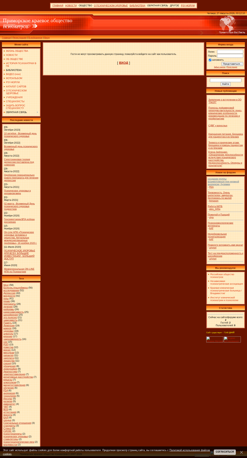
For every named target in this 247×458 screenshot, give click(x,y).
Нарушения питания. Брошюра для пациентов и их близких (225, 135)
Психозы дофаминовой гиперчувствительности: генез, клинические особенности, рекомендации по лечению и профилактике (225, 113)
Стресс (7, 428)
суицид (7, 363)
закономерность (12, 339)
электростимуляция (14, 374)
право (6, 301)
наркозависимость (13, 312)
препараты (9, 304)
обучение (8, 387)
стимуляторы (10, 439)
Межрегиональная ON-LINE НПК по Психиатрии (19, 270)
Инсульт (7, 398)
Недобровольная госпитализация (217, 235)
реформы (8, 309)
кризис (7, 350)
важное (7, 328)
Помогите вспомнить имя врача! (225, 245)
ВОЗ (5, 409)
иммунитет (9, 404)
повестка (8, 347)
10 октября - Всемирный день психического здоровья (20, 135)
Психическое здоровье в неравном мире (17, 192)
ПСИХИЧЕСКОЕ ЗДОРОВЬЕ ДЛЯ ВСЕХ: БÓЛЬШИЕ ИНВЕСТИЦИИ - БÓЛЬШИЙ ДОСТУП (19, 254)
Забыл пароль (219, 67)
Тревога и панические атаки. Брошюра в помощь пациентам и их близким (225, 145)
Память (7, 323)
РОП (5, 344)
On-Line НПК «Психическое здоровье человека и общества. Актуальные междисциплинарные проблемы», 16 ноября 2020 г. (20, 237)
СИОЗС (7, 431)
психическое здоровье (15, 436)
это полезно (10, 317)
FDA (5, 390)
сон (5, 342)
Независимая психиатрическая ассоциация (226, 282)
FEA (211, 187)
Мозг (6, 285)
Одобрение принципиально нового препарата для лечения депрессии (21, 178)
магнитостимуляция (14, 385)
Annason (213, 200)
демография (10, 369)
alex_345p (214, 209)
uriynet (212, 247)
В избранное (35, 37)
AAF (211, 228)
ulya (211, 217)
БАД (5, 417)
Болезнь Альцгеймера (15, 287)
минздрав (8, 352)
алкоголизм (9, 382)
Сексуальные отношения (17, 423)
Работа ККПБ (215, 206)
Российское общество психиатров (222, 275)
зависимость (10, 320)
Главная (6, 37)
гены (6, 298)
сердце (7, 420)
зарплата (8, 358)
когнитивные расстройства (18, 377)
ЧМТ (5, 406)
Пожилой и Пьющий (219, 214)
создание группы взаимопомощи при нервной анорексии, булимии (223, 182)
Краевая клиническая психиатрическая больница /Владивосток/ (226, 291)
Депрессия (9, 293)
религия (7, 401)
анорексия (9, 393)
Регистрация (20, 37)
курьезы (7, 379)
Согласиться (225, 451)
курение (7, 336)
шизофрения (10, 314)
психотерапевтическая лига (18, 442)
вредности (9, 296)
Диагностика (10, 371)
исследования (11, 290)
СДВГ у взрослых (217, 125)
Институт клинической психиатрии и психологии (224, 299)
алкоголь (8, 333)
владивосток (10, 444)
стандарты (9, 425)
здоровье (8, 331)
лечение (8, 306)
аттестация (9, 412)
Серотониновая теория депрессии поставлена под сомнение (19, 162)
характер (8, 355)
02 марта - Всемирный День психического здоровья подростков (19, 206)
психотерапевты (12, 433)
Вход (47, 37)
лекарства (9, 360)
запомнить (218, 60)
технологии (9, 396)
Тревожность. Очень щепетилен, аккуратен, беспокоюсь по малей (220, 195)
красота (7, 415)
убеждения (9, 366)
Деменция (9, 325)
